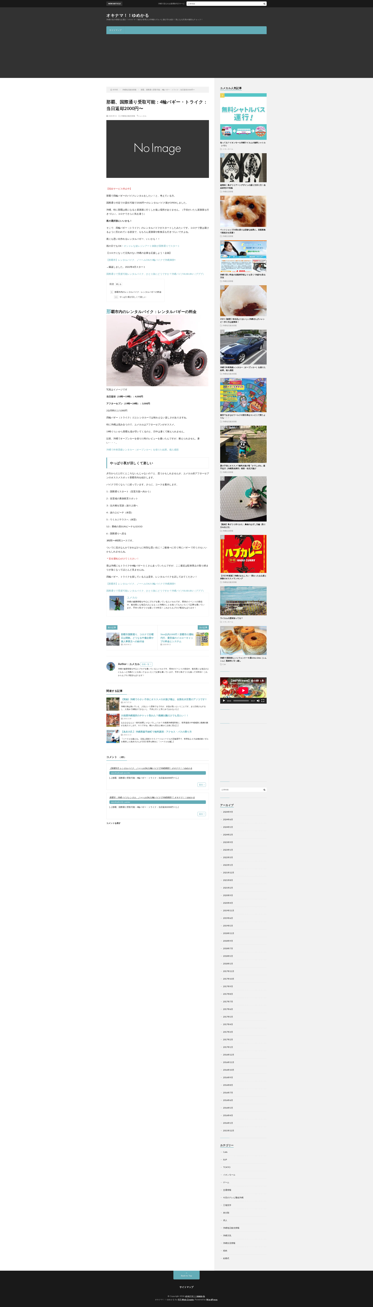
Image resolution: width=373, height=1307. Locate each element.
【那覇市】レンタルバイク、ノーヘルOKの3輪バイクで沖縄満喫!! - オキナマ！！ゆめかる (150, 768)
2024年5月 (228, 827)
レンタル (142, 116)
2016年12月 (228, 1054)
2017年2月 (228, 1039)
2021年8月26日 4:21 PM (120, 773)
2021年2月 (228, 887)
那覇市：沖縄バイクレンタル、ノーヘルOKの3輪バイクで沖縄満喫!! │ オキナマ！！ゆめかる (152, 797)
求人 (225, 1220)
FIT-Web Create (186, 1299)
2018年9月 (228, 941)
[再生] (223, 700)
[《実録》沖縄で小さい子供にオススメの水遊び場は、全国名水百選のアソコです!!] (112, 704)
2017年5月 (228, 1016)
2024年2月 (228, 834)
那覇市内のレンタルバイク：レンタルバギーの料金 (136, 292)
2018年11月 (228, 933)
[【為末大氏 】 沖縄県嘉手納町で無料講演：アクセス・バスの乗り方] (112, 736)
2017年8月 (228, 994)
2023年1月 (228, 850)
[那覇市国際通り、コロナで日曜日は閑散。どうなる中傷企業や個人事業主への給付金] (112, 639)
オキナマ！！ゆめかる (127, 15)
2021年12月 (228, 872)
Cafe (224, 664)
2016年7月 (228, 1092)
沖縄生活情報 (228, 191)
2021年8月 (228, 880)
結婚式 (226, 1258)
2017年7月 (228, 1001)
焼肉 (225, 1250)
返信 (201, 784)
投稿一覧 (145, 664)
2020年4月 (228, 903)
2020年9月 (228, 895)
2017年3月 (228, 1032)
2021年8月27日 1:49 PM (120, 802)
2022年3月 (228, 857)
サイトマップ (115, 30)
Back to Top (186, 1275)
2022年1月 (228, 865)
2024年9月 (228, 812)
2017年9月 (228, 986)
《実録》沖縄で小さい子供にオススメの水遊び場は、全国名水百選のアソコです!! (164, 699)
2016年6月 (228, 1100)
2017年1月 (228, 1047)
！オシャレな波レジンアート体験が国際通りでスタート (151, 245)
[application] (243, 690)
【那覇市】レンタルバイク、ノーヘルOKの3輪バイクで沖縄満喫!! (141, 259)
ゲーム (226, 1182)
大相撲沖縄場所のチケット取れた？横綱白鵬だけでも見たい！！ (155, 715)
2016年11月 (228, 1062)
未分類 (226, 1212)
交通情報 (227, 1190)
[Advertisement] (186, 56)
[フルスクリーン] (262, 700)
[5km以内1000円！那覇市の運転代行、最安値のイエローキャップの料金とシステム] (202, 639)
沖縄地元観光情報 (128, 116)
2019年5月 (228, 925)
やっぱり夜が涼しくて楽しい (130, 297)
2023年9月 (228, 842)
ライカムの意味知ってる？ (231, 618)
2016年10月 (228, 1070)
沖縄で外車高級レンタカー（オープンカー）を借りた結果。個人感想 (142, 449)
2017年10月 (228, 979)
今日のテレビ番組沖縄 (233, 1197)
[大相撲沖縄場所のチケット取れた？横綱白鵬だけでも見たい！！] (112, 720)
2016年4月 (228, 1115)
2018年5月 (228, 956)
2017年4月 (228, 1024)
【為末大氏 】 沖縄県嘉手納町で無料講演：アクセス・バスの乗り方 (156, 731)
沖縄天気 (227, 1235)
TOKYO (227, 1167)
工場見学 (227, 1205)
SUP (225, 1159)
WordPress (212, 1299)
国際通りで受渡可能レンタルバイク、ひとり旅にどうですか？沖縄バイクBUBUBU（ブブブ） (155, 273)
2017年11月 (228, 971)
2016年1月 (228, 1123)
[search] (264, 3)
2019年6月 (228, 918)
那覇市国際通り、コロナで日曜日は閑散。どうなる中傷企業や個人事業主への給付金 (137, 638)
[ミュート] (258, 700)
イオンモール (228, 149)
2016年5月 (228, 1108)
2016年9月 (228, 1077)
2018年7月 (228, 948)
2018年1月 (228, 963)
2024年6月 (228, 819)
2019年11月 (228, 910)
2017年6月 (228, 1009)
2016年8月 (228, 1085)
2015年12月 (228, 1130)
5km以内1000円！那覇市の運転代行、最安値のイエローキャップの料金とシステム (177, 638)
